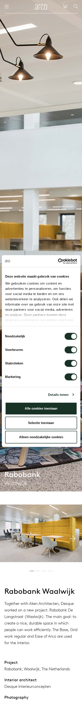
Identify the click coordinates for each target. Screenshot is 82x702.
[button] (72, 539)
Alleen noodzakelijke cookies (41, 437)
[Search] (76, 6)
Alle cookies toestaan (41, 408)
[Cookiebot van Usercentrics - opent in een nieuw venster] (58, 261)
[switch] (71, 349)
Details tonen (58, 394)
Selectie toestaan (41, 423)
